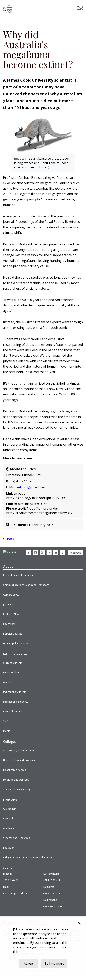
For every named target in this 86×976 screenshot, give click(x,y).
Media (6, 731)
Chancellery (9, 808)
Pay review (9, 624)
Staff (5, 721)
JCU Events (9, 604)
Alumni (7, 682)
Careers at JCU (11, 594)
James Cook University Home (8, 8)
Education (8, 847)
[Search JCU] (80, 8)
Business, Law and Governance (20, 760)
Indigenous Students (14, 692)
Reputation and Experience (18, 575)
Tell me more (54, 963)
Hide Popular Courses (15, 643)
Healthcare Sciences (14, 770)
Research (8, 818)
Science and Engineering (16, 789)
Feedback (75, 552)
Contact (9, 868)
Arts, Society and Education (18, 750)
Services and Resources (16, 838)
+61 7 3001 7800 (52, 906)
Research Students (13, 711)
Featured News (11, 614)
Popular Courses (12, 633)
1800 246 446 (10, 880)
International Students (15, 701)
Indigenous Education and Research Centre (27, 857)
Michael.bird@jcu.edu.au (27, 487)
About (8, 566)
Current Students (12, 663)
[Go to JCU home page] (9, 551)
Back (10, 539)
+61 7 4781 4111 (52, 880)
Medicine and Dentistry (16, 779)
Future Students (12, 672)
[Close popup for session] (79, 924)
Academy (8, 828)
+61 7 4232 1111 (52, 893)
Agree (28, 963)
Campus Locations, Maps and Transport (26, 585)
